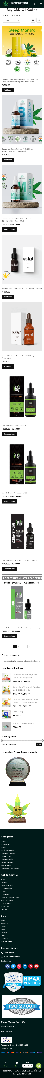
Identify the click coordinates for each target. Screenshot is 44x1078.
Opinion (3, 926)
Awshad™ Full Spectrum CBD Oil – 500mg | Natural (22, 288)
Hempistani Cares (7, 885)
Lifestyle (4, 932)
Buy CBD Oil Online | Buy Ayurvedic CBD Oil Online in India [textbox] (22, 661)
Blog (3, 916)
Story (3, 920)
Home (6, 1066)
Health (3, 935)
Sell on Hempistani (7, 1026)
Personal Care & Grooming (10, 868)
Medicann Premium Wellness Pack (24, 723)
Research (4, 923)
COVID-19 (4, 938)
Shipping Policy (6, 903)
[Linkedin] (25, 966)
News (3, 929)
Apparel (3, 841)
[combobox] (22, 661)
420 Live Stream (6, 941)
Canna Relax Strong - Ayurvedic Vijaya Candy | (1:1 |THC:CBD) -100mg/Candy (25, 701)
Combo (3, 847)
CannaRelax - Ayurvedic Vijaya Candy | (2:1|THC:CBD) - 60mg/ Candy (25, 676)
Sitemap (4, 909)
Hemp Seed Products (8, 853)
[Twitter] (13, 966)
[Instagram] (19, 966)
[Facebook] (7, 966)
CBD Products (5, 844)
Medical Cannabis (7, 862)
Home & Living (6, 856)
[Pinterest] (30, 966)
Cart (16, 1066)
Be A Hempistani (6, 1031)
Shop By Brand (6, 865)
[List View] (38, 20)
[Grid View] (33, 20)
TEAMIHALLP (26, 1074)
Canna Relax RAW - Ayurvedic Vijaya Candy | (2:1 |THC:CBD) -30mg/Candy (27, 688)
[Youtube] (36, 966)
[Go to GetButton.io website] (38, 1070)
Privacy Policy (5, 894)
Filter (39, 744)
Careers (4, 882)
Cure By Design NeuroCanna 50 (14, 425)
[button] (41, 4)
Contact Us (5, 906)
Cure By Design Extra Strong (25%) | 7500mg (19, 560)
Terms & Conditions (7, 900)
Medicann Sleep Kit (19, 712)
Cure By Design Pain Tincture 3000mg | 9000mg (21, 628)
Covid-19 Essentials (8, 850)
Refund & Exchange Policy (10, 897)
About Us (4, 879)
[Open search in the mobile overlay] (34, 4)
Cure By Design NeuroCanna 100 (14, 493)
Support (3, 891)
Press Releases (6, 888)
